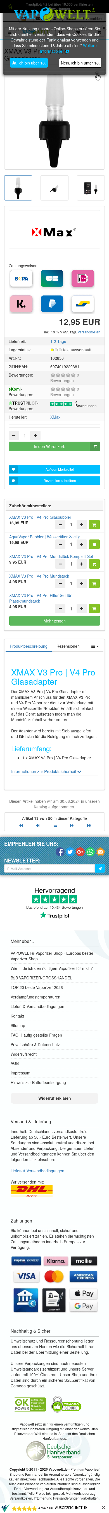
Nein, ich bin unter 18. (80, 63)
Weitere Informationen (68, 48)
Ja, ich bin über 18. (29, 63)
